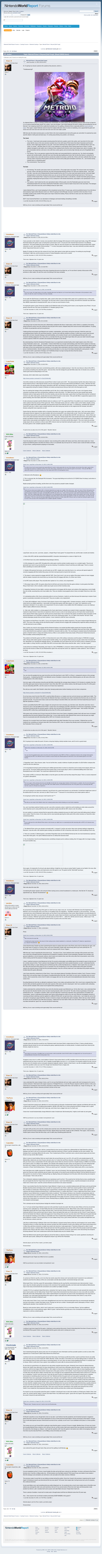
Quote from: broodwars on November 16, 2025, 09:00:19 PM (37, 935)
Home (6, 26)
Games (15, 26)
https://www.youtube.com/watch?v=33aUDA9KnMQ (37, 378)
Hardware (47, 1532)
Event (36, 1530)
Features (39, 26)
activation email (16, 12)
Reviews (20, 26)
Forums (56, 26)
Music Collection (46, 450)
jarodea (9, 903)
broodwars (10, 234)
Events (45, 26)
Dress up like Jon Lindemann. (91, 15)
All (10, 51)
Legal (65, 1532)
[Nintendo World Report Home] (17, 1530)
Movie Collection (36, 450)
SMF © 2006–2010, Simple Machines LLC (57, 1549)
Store (69, 26)
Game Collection (27, 450)
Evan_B (9, 61)
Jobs (65, 1535)
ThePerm (9, 1098)
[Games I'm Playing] (7, 453)
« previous (43, 48)
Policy (65, 1528)
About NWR (66, 1527)
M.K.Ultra (9, 434)
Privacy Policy (67, 1533)
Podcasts (50, 26)
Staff (36, 1533)
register (22, 11)
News (10, 26)
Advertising (66, 1530)
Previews (26, 26)
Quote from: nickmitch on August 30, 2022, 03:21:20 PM (36, 1401)
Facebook (78, 1532)
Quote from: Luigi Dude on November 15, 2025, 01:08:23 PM (37, 464)
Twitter (77, 1530)
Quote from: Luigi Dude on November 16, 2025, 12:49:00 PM (37, 744)
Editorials (33, 26)
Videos (61, 26)
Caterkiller (10, 1143)
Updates (79, 1527)
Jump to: (82, 1520)
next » (59, 48)
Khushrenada (11, 1345)
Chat (65, 26)
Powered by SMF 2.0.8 (41, 1549)
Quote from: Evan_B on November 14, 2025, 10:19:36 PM (37, 289)
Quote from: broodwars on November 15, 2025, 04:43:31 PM (37, 667)
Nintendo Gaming (52, 48)
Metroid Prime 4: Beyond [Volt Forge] (36, 60)
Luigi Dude (10, 361)
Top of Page (78, 1533)
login (17, 11)
